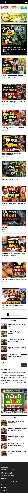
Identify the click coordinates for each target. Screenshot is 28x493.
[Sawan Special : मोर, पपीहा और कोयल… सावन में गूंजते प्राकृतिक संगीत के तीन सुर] (14, 35)
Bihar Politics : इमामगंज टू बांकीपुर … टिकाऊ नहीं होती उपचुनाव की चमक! (13, 378)
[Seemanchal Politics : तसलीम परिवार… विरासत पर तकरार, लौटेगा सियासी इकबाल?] (14, 244)
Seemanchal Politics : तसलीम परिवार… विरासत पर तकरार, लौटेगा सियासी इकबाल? (13, 254)
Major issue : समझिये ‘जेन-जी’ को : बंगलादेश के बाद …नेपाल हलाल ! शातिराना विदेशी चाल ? (13, 102)
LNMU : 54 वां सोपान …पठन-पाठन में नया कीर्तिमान (12, 305)
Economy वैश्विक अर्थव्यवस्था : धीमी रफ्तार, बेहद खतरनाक (12, 228)
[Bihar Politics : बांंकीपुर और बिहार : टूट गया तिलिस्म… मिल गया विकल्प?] (14, 143)
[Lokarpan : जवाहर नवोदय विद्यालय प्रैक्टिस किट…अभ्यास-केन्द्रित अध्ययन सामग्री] (14, 66)
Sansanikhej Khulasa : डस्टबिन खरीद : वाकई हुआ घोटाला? (12, 376)
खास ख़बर (5, 225)
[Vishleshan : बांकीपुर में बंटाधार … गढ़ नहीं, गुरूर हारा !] (14, 194)
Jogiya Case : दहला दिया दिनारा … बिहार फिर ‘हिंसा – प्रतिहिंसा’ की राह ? (13, 128)
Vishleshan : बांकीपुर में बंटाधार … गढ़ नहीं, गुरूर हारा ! (14, 203)
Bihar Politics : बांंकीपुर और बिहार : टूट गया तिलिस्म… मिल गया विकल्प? (12, 153)
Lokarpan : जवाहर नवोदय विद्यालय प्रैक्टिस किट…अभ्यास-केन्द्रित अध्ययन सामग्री (13, 76)
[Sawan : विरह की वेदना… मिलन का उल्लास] (14, 169)
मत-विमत (4, 99)
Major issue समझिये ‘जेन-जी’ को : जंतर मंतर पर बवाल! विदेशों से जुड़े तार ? (13, 382)
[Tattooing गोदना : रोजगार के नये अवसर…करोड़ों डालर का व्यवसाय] (14, 270)
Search (2, 362)
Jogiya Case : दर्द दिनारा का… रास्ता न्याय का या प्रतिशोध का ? (13, 380)
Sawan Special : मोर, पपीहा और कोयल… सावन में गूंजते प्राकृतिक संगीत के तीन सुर (14, 49)
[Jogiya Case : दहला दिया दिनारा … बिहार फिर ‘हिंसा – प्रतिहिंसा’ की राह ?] (14, 118)
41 (17, 314)
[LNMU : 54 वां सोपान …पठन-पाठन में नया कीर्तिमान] (14, 296)
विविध (4, 44)
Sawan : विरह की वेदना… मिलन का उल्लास (11, 179)
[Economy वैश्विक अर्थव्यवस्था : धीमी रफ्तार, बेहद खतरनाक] (14, 218)
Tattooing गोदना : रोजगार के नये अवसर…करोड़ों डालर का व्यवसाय (14, 280)
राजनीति (4, 150)
